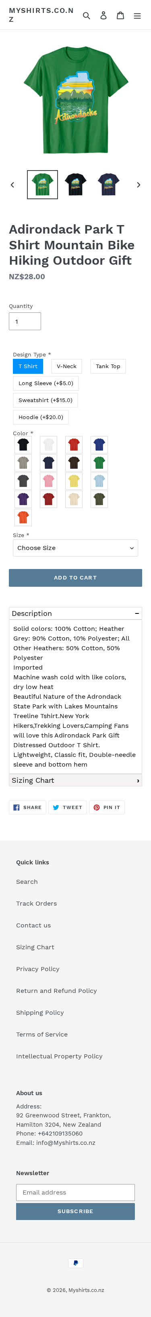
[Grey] (23, 463)
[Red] (74, 445)
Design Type (32, 354)
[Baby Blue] (99, 481)
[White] (49, 445)
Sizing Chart (33, 780)
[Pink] (49, 481)
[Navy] (49, 463)
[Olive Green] (99, 499)
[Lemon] (74, 481)
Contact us (33, 925)
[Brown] (74, 463)
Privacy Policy (38, 969)
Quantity (21, 306)
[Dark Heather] (23, 481)
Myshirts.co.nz (41, 14)
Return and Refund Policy (56, 991)
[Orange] (23, 517)
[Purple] (23, 499)
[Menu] (137, 15)
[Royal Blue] (99, 445)
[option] (42, 185)
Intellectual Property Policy (59, 1056)
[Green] (99, 463)
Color (23, 433)
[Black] (23, 445)
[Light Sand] (74, 499)
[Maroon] (49, 499)
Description (32, 613)
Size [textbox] (21, 535)
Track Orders (36, 903)
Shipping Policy (40, 1012)
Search (27, 881)
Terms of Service (42, 1034)
